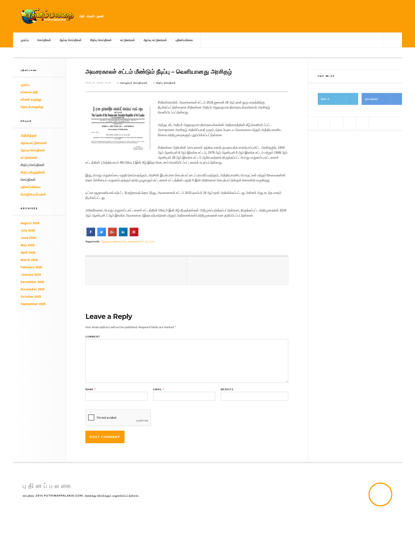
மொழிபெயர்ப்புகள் (33, 194)
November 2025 (33, 289)
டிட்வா (151, 241)
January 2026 (31, 274)
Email (158, 389)
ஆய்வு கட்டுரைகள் (155, 40)
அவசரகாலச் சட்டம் (137, 241)
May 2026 (27, 245)
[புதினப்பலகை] (48, 16)
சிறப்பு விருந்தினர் (33, 172)
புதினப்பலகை (48, 486)
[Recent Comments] (362, 123)
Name (90, 389)
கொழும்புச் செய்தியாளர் (133, 83)
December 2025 (32, 282)
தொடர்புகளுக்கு (32, 106)
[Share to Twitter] (101, 235)
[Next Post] (237, 271)
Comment (92, 337)
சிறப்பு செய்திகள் (101, 40)
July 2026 (28, 230)
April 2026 (28, 252)
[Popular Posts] (324, 123)
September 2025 (33, 304)
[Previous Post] (136, 271)
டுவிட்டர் (325, 99)
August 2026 (30, 223)
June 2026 (28, 237)
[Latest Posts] (349, 123)
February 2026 (31, 267)
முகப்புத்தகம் (371, 99)
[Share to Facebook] (90, 235)
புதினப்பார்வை (184, 40)
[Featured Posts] (336, 123)
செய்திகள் (44, 40)
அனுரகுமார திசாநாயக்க (113, 241)
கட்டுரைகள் (127, 40)
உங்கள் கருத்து (31, 99)
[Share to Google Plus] (112, 235)
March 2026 (29, 259)
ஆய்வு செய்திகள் (70, 40)
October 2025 (31, 296)
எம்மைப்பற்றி (29, 92)
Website (227, 389)
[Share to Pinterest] (134, 235)
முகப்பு (25, 40)
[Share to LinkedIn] (123, 235)
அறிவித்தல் (29, 135)
